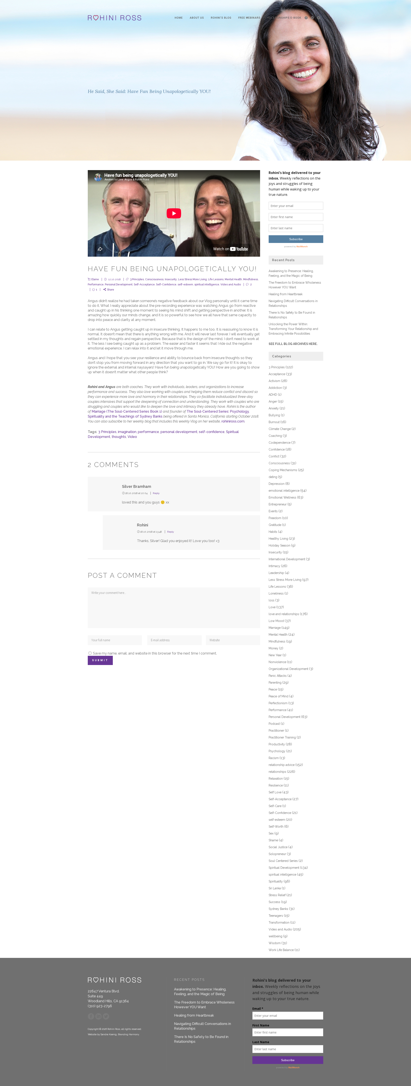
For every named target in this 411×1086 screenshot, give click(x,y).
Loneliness (276, 593)
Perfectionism (278, 703)
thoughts (119, 437)
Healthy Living (278, 538)
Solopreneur (277, 854)
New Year (275, 655)
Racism (274, 758)
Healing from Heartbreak (285, 294)
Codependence (279, 442)
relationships (277, 771)
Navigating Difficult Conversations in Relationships (202, 1026)
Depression (276, 483)
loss (271, 600)
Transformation (279, 922)
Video (132, 437)
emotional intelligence (284, 490)
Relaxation (276, 778)
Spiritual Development (284, 867)
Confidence (277, 449)
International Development (287, 559)
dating (273, 477)
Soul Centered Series (283, 861)
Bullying (274, 415)
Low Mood (276, 621)
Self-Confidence (166, 284)
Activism (274, 381)
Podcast (274, 723)
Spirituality (276, 881)
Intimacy (274, 566)
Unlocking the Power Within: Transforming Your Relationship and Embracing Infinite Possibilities (293, 328)
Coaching (275, 435)
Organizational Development (288, 669)
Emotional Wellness (282, 497)
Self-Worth (276, 826)
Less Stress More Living (192, 279)
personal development (179, 432)
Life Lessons (215, 279)
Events (273, 511)
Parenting (275, 682)
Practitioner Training (282, 737)
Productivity (277, 744)
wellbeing (275, 936)
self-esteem (185, 284)
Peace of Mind (278, 696)
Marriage (275, 627)
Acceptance (277, 374)
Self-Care (275, 806)
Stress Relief (277, 895)
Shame (273, 840)
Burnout (274, 422)
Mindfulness (250, 279)
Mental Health (233, 279)
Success (274, 902)
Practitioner (276, 730)
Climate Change (280, 429)
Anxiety (274, 408)
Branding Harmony (128, 1034)
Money (273, 648)
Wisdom (275, 943)
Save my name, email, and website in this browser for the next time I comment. (155, 653)
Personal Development (119, 284)
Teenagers (276, 915)
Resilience (276, 785)
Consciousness (154, 279)
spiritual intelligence (206, 284)
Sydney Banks (278, 909)
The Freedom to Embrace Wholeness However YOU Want (204, 1004)
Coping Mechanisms (283, 470)
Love (272, 607)
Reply (156, 493)
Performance (96, 284)
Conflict (274, 456)
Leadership (276, 573)
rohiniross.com (233, 421)
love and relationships (284, 614)
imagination (127, 432)
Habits (273, 531)
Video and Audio (230, 284)
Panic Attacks (278, 675)
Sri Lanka (275, 888)
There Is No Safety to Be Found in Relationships (201, 1039)
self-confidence (212, 432)
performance (148, 432)
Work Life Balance (281, 950)
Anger (273, 401)
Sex (271, 833)
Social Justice (278, 847)
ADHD (273, 394)
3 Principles (137, 279)
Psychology (277, 751)
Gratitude (275, 525)
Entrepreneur (278, 504)
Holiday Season (279, 545)
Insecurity (171, 279)
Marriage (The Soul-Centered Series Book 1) (127, 411)
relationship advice (282, 765)
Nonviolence (277, 662)
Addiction (275, 387)
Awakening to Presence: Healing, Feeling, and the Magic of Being (200, 991)
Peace (273, 689)
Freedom (275, 518)
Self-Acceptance (144, 284)
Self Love (275, 792)
